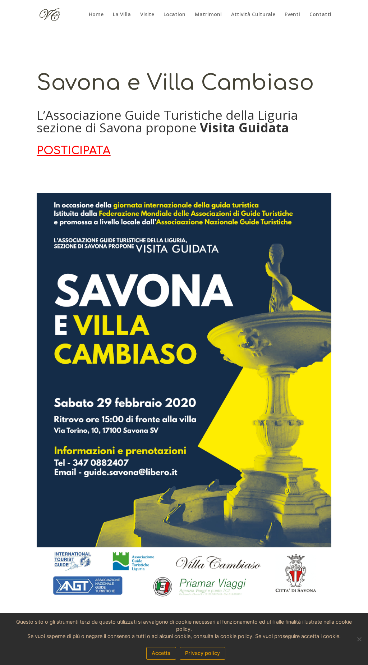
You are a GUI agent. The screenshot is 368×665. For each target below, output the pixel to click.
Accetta (161, 653)
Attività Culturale (253, 15)
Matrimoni (208, 15)
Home (96, 15)
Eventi (292, 15)
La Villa (122, 15)
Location (174, 15)
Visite (147, 15)
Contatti (320, 15)
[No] (359, 639)
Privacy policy (202, 653)
